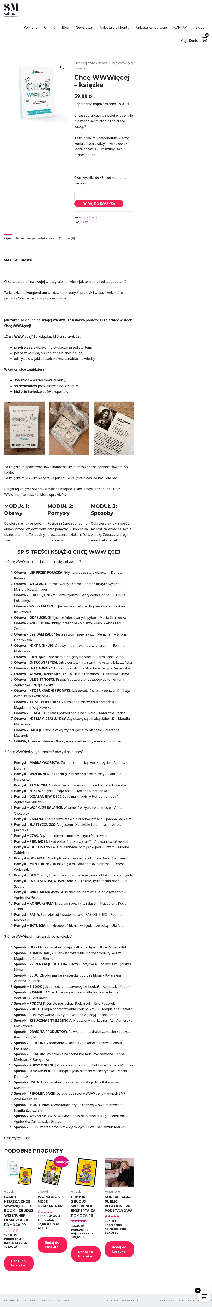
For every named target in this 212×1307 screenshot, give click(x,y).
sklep (84, 222)
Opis (8, 238)
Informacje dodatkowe (35, 238)
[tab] (8, 238)
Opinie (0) (67, 238)
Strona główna (84, 63)
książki (103, 63)
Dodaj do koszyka (99, 203)
